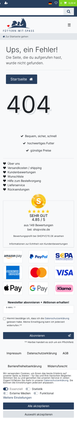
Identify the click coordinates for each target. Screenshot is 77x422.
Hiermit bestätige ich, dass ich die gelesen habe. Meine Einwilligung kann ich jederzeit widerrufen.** (38, 322)
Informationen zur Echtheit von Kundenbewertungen (38, 243)
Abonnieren (37, 335)
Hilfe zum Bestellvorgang (24, 180)
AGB (65, 353)
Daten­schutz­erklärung (42, 353)
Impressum (14, 353)
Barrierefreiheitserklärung (25, 366)
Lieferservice (16, 185)
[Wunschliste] (56, 3)
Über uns (14, 163)
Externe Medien (20, 393)
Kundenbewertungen (22, 172)
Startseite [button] (19, 79)
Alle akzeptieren (38, 406)
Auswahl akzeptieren (39, 414)
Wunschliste (16, 176)
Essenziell (16, 389)
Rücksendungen (18, 189)
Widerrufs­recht (57, 366)
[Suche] (68, 11)
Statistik (37, 389)
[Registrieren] (6, 3)
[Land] (50, 3)
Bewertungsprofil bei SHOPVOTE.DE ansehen (38, 236)
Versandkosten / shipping (25, 168)
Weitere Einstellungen (17, 397)
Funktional (47, 393)
